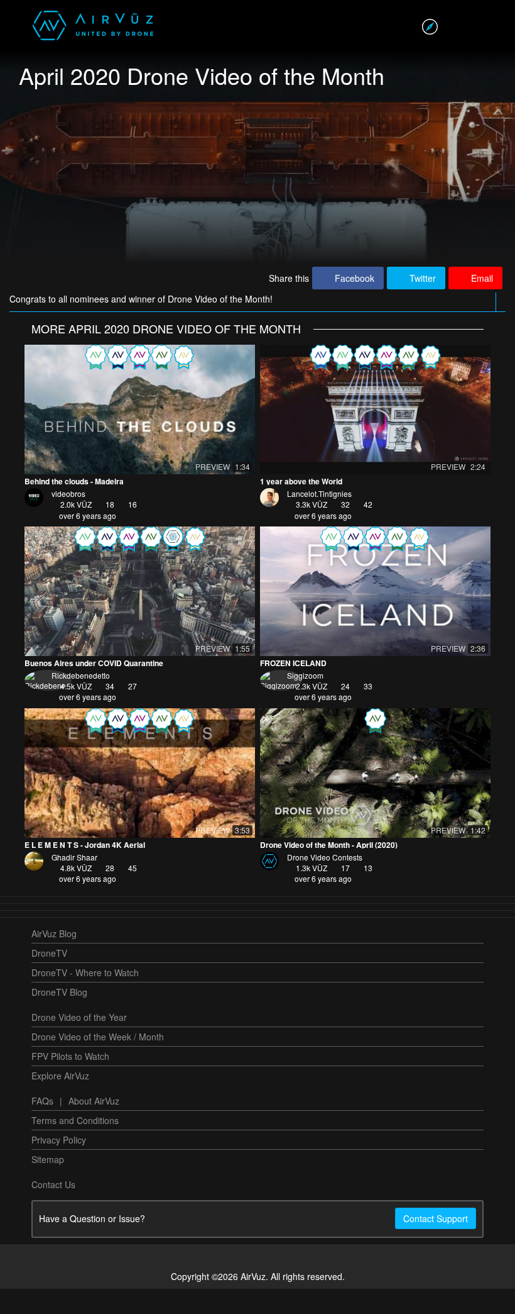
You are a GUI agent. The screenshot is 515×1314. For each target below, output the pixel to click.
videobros (68, 518)
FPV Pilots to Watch (70, 1081)
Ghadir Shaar (74, 882)
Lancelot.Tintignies (319, 518)
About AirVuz (93, 1126)
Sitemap (47, 1184)
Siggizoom (305, 700)
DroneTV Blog (59, 1017)
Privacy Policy (58, 1165)
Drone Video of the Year (79, 1042)
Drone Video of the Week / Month (97, 1061)
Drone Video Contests (324, 882)
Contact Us (53, 1209)
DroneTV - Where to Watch (85, 997)
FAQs (42, 1126)
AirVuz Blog (54, 958)
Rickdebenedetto (81, 700)
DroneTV (49, 978)
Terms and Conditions (75, 1145)
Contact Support (435, 1243)
